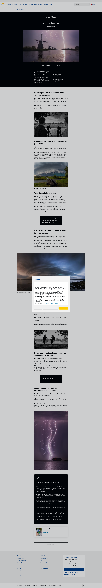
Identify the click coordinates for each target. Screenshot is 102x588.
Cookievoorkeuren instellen (50, 308)
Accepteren (63, 308)
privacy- (47, 303)
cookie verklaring (54, 303)
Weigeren (37, 308)
